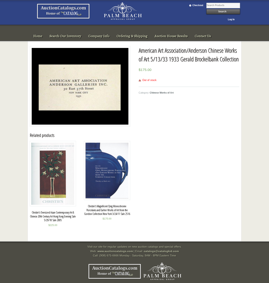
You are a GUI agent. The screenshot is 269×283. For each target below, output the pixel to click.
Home (37, 36)
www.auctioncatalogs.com (115, 251)
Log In (231, 19)
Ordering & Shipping (132, 36)
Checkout (197, 5)
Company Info (98, 36)
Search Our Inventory (65, 36)
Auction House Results (171, 36)
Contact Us (203, 36)
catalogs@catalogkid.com (161, 251)
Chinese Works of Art (162, 92)
